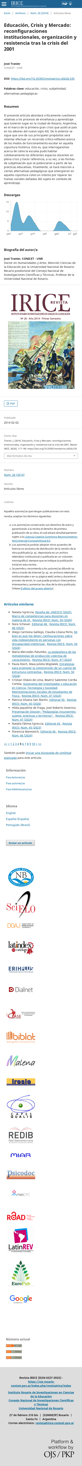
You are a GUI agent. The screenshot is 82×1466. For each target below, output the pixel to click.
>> (39, 744)
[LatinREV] (21, 1239)
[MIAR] (21, 1155)
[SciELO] (21, 904)
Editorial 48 (40, 624)
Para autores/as (15, 783)
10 (33, 744)
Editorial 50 (57, 700)
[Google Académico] (21, 1299)
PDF (12, 403)
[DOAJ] (21, 926)
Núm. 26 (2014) (39, 13)
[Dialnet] (21, 995)
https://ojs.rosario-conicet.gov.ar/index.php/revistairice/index (41, 1384)
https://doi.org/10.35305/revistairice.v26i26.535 (43, 78)
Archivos (20, 13)
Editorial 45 (53, 723)
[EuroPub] (21, 1274)
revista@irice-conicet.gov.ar (55, 1423)
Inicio (7, 13)
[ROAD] (21, 1223)
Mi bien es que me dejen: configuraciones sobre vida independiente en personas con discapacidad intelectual (44, 638)
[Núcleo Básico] (21, 877)
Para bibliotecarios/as (19, 789)
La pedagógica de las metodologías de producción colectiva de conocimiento (44, 656)
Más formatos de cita (19, 456)
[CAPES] (21, 1117)
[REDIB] (21, 1146)
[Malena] (21, 1065)
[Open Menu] (4, 4)
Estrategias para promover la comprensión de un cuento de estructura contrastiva (44, 668)
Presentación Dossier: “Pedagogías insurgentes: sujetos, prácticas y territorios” (44, 714)
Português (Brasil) (18, 825)
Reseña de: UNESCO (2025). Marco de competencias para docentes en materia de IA (42, 616)
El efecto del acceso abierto (36, 588)
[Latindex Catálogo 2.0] (21, 947)
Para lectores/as (15, 777)
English (11, 813)
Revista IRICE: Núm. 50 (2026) (52, 620)
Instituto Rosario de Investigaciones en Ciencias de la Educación (41, 1394)
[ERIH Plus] (21, 970)
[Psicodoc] (21, 1178)
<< (5, 744)
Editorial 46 (48, 731)
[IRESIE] (21, 1084)
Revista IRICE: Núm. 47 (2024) (52, 660)
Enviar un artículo (20, 843)
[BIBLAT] (21, 1042)
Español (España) (17, 819)
